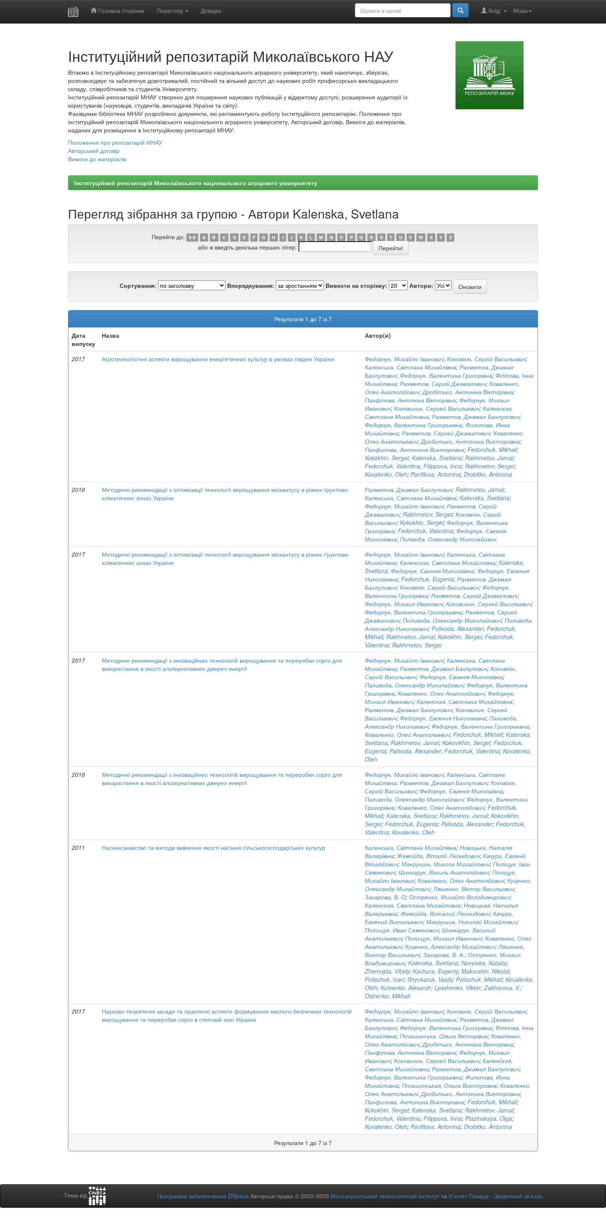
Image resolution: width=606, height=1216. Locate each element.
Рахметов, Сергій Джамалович (443, 383)
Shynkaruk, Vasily (430, 979)
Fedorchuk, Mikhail (492, 449)
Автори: (421, 285)
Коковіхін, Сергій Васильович (486, 359)
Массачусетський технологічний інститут (385, 1196)
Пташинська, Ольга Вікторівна (444, 1036)
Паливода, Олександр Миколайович (414, 685)
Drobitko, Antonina (488, 474)
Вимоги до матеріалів (97, 159)
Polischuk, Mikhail (479, 979)
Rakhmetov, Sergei (489, 466)
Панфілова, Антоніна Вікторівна (410, 400)
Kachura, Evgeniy (435, 971)
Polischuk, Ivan (384, 979)
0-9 (192, 237)
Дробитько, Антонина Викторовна (470, 441)
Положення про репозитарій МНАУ (115, 142)
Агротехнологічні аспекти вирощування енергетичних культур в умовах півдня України (218, 359)
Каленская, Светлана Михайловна (448, 562)
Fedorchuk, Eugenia (427, 579)
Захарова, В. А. (444, 954)
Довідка (211, 10)
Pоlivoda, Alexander (458, 628)
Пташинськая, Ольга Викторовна (449, 1085)
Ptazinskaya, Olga (488, 1118)
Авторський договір (94, 150)
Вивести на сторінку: (356, 285)
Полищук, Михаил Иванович (443, 938)
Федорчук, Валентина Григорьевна (413, 425)
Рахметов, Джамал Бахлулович (475, 416)
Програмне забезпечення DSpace (203, 1196)
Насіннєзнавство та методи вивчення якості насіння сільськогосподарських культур (213, 847)
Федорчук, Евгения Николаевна (443, 718)
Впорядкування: (250, 285)
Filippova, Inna (442, 466)
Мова (520, 10)
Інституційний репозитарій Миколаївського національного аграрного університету (195, 183)
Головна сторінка (120, 10)
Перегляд (170, 10)
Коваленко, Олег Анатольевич (407, 734)
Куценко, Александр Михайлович (450, 946)
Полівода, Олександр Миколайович (448, 539)
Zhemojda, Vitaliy (387, 971)
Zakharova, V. (502, 987)
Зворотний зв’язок (518, 1196)
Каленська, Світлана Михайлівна (410, 367)
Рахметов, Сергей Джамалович (446, 433)
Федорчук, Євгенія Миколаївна (432, 571)
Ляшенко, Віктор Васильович (473, 888)
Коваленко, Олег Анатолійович (441, 693)
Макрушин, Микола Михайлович (446, 864)
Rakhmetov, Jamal (489, 458)
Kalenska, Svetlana (437, 458)
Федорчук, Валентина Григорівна (446, 375)
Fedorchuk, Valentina (392, 466)
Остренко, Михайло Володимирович (459, 897)
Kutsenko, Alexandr (406, 987)
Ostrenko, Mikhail (387, 996)
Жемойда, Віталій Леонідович (438, 855)
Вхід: (495, 10)
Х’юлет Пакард (469, 1196)
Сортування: (138, 285)
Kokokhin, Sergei (387, 458)
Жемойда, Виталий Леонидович (445, 913)
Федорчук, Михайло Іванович (404, 359)
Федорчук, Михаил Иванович (404, 604)
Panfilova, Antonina (435, 474)
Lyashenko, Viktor (458, 987)
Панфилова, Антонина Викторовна (414, 449)
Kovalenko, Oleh (386, 474)
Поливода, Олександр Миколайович (452, 620)
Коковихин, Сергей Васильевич (436, 408)
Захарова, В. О (385, 897)
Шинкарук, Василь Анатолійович (444, 872)
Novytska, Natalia (484, 963)
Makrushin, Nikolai (485, 971)
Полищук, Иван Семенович (402, 930)
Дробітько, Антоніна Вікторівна (468, 392)
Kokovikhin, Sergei (466, 743)
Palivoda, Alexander (415, 751)
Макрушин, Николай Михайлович (471, 921)
